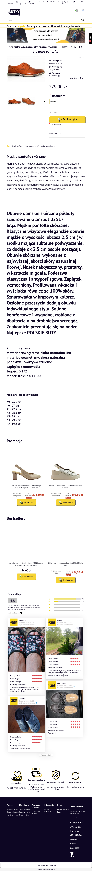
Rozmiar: (57, 95)
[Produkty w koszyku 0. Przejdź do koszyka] (77, 10)
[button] (44, 101)
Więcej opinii (46, 755)
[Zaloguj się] (83, 10)
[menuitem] (12, 27)
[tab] (9, 146)
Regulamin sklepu (12, 809)
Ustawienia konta (24, 812)
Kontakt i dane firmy (63, 809)
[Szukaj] (83, 20)
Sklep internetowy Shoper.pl (46, 869)
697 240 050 (10, 4)
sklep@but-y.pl (21, 4)
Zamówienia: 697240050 (77, 811)
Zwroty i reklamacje (13, 812)
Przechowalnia (24, 815)
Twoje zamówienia (25, 809)
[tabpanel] (46, 289)
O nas (59, 812)
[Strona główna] (13, 12)
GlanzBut (82, 58)
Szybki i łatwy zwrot (13, 815)
